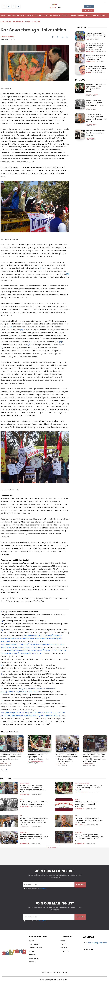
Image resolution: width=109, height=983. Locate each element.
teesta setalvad (91, 124)
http (19, 689)
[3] (11, 327)
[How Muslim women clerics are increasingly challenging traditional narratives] (80, 58)
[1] (40, 268)
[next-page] (6, 770)
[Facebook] (4, 6)
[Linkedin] (62, 37)
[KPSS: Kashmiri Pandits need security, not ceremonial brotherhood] (64, 804)
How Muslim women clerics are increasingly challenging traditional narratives (96, 57)
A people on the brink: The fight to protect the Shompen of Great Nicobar (96, 87)
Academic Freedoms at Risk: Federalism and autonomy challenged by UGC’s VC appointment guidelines (95, 46)
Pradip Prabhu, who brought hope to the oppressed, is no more (94, 102)
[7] (2, 347)
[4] (21, 330)
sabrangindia (5, 764)
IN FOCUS (80, 79)
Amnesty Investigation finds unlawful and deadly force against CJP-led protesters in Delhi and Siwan (89, 838)
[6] (29, 344)
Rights (77, 799)
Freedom (88, 72)
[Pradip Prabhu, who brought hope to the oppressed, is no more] (80, 104)
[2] (67, 274)
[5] (60, 341)
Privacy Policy (43, 888)
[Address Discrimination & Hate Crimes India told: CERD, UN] (80, 134)
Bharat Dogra (90, 108)
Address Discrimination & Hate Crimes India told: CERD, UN (96, 133)
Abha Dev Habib (7, 37)
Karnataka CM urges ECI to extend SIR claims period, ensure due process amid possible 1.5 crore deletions (34, 821)
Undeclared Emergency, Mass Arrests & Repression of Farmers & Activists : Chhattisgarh (96, 68)
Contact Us (88, 10)
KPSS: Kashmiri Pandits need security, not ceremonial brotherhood (86, 804)
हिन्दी (59, 7)
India (87, 39)
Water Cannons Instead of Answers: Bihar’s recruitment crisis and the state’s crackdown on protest (34, 838)
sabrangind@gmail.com (97, 943)
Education (36, 22)
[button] (105, 2)
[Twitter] (9, 6)
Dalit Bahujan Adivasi (21, 22)
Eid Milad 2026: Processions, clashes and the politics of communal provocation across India (32, 788)
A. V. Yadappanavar (92, 94)
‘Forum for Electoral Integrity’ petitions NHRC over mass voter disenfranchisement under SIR (96, 35)
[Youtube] (18, 6)
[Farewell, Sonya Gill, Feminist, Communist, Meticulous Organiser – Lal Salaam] (80, 118)
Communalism (5, 22)
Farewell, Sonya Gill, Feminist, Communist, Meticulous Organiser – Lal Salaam (96, 117)
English (53, 7)
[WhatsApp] (13, 6)
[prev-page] (2, 770)
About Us (89, 6)
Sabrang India (90, 138)
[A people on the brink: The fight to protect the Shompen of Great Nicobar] (80, 88)
